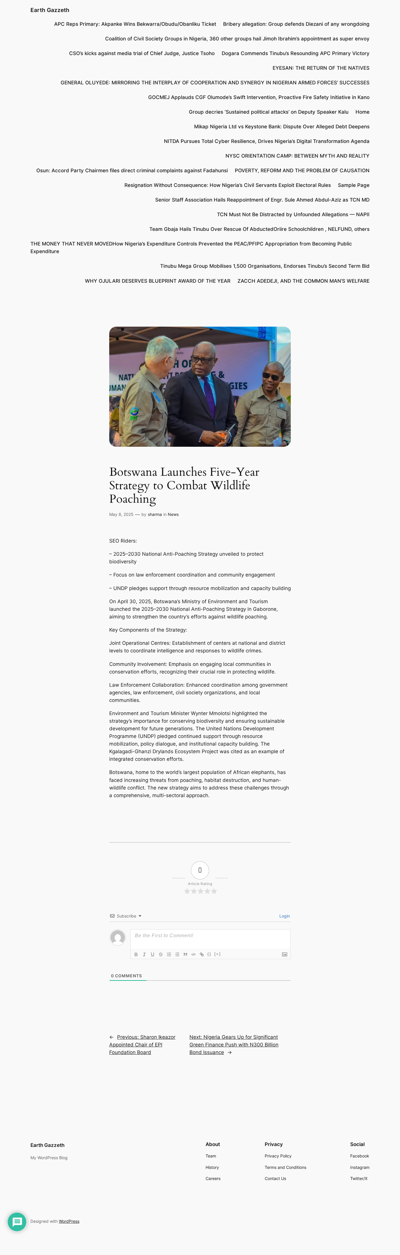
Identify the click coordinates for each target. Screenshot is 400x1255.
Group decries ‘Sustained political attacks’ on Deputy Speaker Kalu (268, 112)
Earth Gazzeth (49, 9)
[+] (217, 954)
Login (284, 915)
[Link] (202, 954)
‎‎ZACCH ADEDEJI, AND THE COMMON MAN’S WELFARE (303, 281)
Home (362, 112)
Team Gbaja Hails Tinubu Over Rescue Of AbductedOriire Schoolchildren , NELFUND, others (259, 229)
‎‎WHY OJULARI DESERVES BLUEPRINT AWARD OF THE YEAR (157, 281)
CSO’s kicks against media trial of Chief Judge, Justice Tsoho (142, 53)
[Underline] (152, 954)
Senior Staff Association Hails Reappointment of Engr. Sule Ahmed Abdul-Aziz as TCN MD (262, 200)
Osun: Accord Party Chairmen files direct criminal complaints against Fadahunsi (132, 170)
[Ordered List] (169, 954)
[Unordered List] (177, 954)
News (173, 514)
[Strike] (161, 954)
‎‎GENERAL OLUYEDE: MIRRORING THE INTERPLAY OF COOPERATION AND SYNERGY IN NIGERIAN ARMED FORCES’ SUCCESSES (215, 83)
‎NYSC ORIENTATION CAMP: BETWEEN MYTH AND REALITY (297, 156)
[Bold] (136, 954)
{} (209, 954)
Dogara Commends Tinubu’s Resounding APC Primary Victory (296, 53)
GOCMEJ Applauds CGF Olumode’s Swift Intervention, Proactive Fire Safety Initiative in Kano (259, 97)
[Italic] (144, 954)
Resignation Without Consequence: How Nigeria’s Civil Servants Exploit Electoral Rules (227, 185)
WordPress (69, 1221)
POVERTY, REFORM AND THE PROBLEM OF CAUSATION (302, 170)
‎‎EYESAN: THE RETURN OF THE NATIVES (321, 68)
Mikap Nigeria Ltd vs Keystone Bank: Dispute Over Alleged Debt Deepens (282, 126)
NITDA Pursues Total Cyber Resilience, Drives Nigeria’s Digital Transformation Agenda (267, 141)
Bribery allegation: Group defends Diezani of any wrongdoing (296, 24)
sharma (155, 514)
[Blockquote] (185, 954)
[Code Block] (193, 954)
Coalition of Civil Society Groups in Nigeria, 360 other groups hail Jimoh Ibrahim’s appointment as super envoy (237, 39)
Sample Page (354, 185)
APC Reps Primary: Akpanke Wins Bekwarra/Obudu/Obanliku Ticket (135, 24)
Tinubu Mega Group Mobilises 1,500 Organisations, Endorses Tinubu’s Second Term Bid (265, 266)
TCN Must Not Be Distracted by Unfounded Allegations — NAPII (293, 214)
